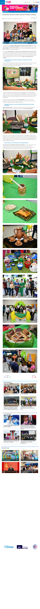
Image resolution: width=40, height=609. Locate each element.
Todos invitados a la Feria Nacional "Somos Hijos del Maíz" (16, 142)
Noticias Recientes (7, 382)
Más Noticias (5, 448)
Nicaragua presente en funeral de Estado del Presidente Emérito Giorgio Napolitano (19, 105)
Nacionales (5, 11)
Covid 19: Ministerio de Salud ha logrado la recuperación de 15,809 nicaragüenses (18, 60)
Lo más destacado (7, 414)
